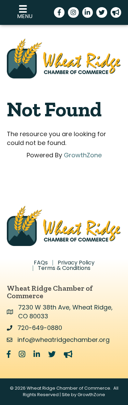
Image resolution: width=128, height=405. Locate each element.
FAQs (41, 262)
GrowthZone (83, 155)
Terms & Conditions (64, 268)
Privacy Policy (76, 262)
